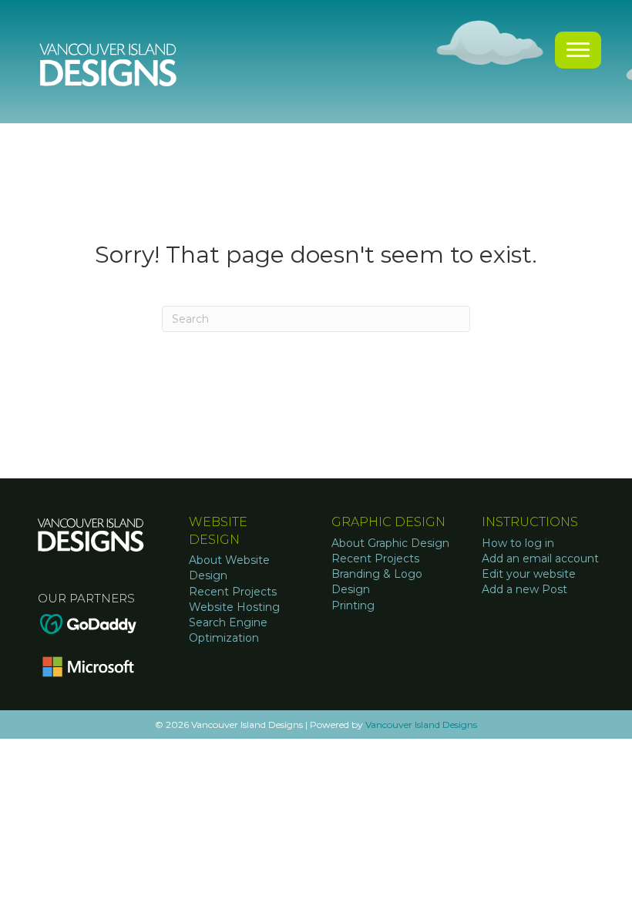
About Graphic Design (390, 543)
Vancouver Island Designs (421, 724)
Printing (353, 605)
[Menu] (578, 50)
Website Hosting (234, 607)
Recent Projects (233, 592)
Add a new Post (524, 589)
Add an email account (540, 558)
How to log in (518, 543)
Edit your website (529, 574)
